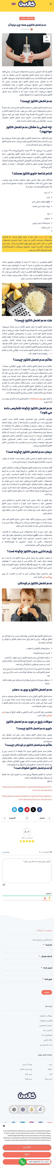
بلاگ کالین (48, 1040)
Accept (27, 1147)
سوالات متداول (46, 1015)
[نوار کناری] (50, 353)
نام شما (47, 945)
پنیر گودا (28, 1079)
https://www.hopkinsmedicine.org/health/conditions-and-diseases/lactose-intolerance (27, 798)
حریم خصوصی (45, 1025)
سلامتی (23, 18)
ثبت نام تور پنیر (46, 1044)
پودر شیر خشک (26, 1069)
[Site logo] (27, 4)
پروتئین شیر (47, 577)
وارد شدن (5, 852)
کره (50, 1074)
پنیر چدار (28, 1074)
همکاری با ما (47, 1035)
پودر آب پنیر (27, 1064)
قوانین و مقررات (46, 1020)
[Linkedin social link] (20, 809)
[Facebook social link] (39, 809)
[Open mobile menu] (50, 3)
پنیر (50, 1064)
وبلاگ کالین (29, 18)
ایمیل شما (46, 967)
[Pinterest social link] (27, 809)
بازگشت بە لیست (27, 818)
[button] (4, 1126)
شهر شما (47, 979)
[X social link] (33, 809)
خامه (50, 1069)
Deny (27, 1154)
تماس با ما (47, 1030)
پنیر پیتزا (48, 1079)
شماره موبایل (45, 956)
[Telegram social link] (14, 809)
